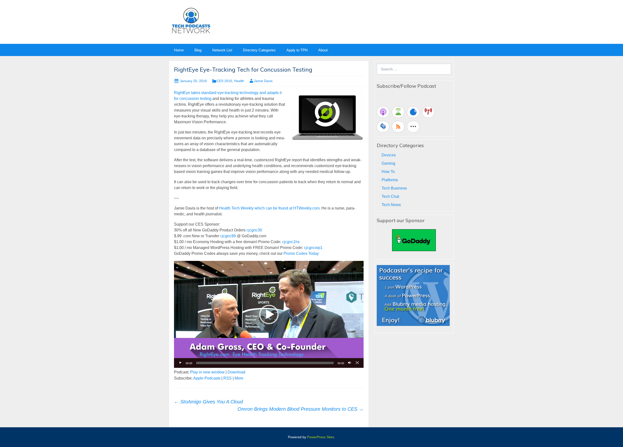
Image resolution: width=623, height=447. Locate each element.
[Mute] (349, 363)
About (323, 50)
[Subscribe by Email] (383, 127)
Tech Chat (390, 196)
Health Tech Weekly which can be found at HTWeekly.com (269, 208)
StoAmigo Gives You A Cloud (208, 401)
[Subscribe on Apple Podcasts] (383, 112)
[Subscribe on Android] (398, 112)
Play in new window (207, 372)
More (239, 378)
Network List (222, 50)
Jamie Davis (263, 81)
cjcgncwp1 (313, 248)
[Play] (180, 363)
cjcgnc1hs (291, 242)
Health (239, 81)
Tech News (391, 205)
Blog (198, 50)
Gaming (388, 163)
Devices (389, 155)
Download (236, 372)
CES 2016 (224, 81)
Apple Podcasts (206, 378)
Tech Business (394, 188)
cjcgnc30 (254, 230)
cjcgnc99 (228, 236)
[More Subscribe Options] (413, 127)
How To (388, 172)
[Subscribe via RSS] (398, 127)
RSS (227, 378)
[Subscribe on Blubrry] (413, 112)
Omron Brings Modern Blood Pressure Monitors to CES (301, 409)
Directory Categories (259, 50)
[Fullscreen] (357, 363)
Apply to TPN (297, 50)
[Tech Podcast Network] (191, 20)
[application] (269, 314)
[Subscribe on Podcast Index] (428, 112)
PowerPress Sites (320, 437)
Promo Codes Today (301, 253)
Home (179, 50)
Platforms (390, 180)
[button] (269, 314)
